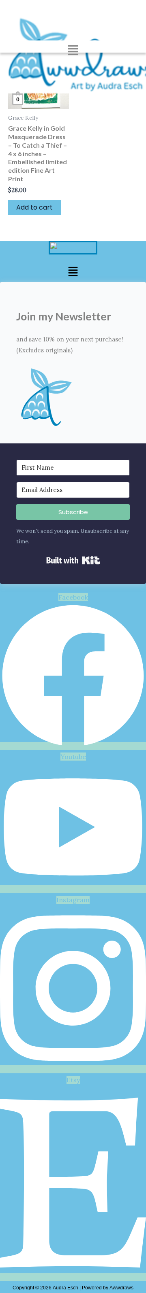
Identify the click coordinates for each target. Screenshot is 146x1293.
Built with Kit (73, 560)
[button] (73, 50)
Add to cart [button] (34, 207)
